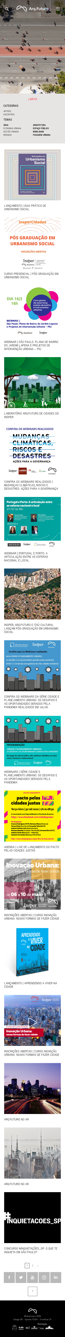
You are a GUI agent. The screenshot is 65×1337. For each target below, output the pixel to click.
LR (50, 1319)
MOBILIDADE (38, 131)
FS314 (35, 1319)
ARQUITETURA (39, 125)
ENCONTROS (9, 114)
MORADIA (7, 135)
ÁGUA (5, 125)
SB (21, 1319)
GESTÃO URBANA (11, 131)
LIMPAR (32, 99)
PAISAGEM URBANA (41, 135)
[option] (32, 47)
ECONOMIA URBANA (12, 128)
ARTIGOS (7, 111)
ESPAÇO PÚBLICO (41, 128)
